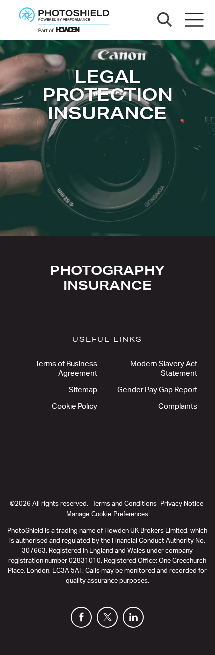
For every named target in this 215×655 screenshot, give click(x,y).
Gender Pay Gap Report (158, 390)
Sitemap (83, 390)
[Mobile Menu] (195, 20)
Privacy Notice (182, 504)
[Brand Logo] (64, 20)
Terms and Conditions (124, 504)
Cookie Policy (75, 406)
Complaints (178, 406)
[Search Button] (165, 20)
